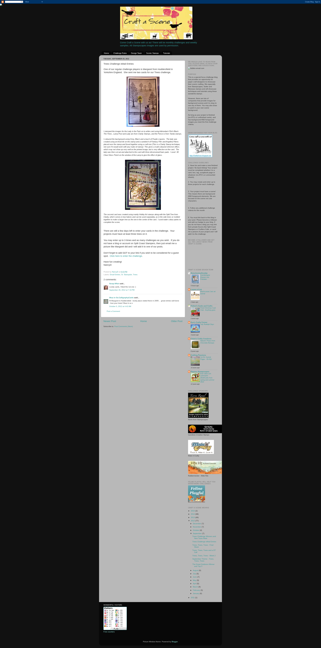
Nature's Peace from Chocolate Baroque (207, 342)
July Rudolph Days (207, 324)
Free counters (109, 632)
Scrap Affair (114, 284)
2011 (193, 598)
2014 (193, 514)
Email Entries (115, 275)
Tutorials (166, 53)
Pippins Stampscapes (200, 372)
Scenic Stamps (152, 53)
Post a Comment (113, 311)
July (194, 574)
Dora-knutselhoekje (199, 273)
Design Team (136, 53)
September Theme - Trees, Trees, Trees (203, 560)
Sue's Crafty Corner (199, 322)
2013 (193, 517)
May (195, 580)
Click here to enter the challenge (126, 256)
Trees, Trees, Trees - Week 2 (204, 556)
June (195, 577)
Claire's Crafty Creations (201, 339)
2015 (193, 511)
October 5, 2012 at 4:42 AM (120, 306)
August (196, 570)
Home (106, 53)
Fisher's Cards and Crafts (201, 306)
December (197, 524)
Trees (135, 275)
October (196, 530)
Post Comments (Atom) (123, 326)
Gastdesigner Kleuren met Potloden (205, 277)
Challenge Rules (120, 53)
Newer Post (109, 321)
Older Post (176, 321)
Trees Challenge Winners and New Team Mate (204, 537)
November (197, 527)
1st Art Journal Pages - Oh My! (206, 358)
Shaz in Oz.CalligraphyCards (121, 298)
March (195, 587)
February (197, 590)
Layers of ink (196, 289)
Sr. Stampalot (126, 275)
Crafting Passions (198, 355)
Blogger (175, 642)
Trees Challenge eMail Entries (204, 542)
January (196, 593)
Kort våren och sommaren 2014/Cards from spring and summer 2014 (207, 378)
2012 (193, 521)
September (197, 533)
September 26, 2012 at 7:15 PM (122, 290)
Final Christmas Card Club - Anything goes (208, 309)
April (195, 584)
